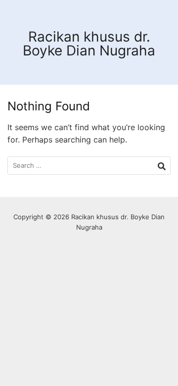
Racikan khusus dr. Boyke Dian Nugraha (89, 43)
